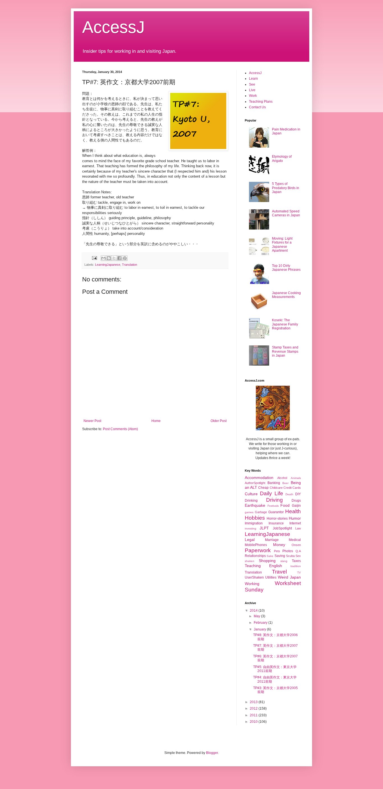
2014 (254, 611)
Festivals (273, 505)
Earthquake (255, 505)
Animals (296, 478)
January (260, 629)
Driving (274, 500)
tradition (295, 566)
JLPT (264, 528)
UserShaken (254, 577)
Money (279, 544)
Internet (295, 523)
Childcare (276, 487)
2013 (254, 702)
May (257, 616)
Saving (279, 556)
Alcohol (282, 478)
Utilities (270, 577)
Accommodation (259, 477)
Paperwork (258, 550)
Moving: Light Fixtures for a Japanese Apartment (282, 245)
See (252, 84)
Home (156, 421)
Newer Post (92, 421)
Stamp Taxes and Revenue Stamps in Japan (285, 351)
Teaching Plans (261, 102)
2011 (254, 715)
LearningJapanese (107, 264)
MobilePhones (256, 545)
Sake (270, 556)
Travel (279, 572)
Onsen (296, 545)
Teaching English (263, 565)
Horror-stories (277, 518)
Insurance (276, 523)
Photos (287, 551)
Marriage (272, 540)
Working (252, 583)
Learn (253, 79)
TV (299, 572)
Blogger (212, 753)
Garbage (261, 512)
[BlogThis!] (109, 258)
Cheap (263, 488)
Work (253, 96)
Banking (273, 483)
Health (293, 511)
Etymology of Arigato (282, 158)
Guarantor (276, 512)
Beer (285, 483)
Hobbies (255, 518)
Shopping (267, 560)
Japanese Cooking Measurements (286, 295)
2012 (254, 708)
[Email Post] (94, 257)
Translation (129, 264)
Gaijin (296, 506)
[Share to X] (114, 258)
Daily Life (271, 493)
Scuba (290, 556)
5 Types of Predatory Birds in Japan (285, 188)
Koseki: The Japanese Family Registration (285, 324)
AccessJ (113, 27)
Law (298, 528)
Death (289, 494)
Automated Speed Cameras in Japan (286, 213)
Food (285, 505)
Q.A (298, 551)
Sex (298, 556)
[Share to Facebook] (119, 258)
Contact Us (257, 107)
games (249, 512)
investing (250, 528)
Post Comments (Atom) (120, 429)
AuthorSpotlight (255, 483)
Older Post (219, 421)
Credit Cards (292, 487)
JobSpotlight (282, 528)
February (261, 623)
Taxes (296, 561)
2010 (254, 722)
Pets (277, 551)
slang (283, 561)
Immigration (254, 523)
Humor (295, 518)
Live (252, 90)
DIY (298, 494)
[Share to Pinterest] (125, 258)
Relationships (255, 556)
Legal (250, 539)
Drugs (296, 501)
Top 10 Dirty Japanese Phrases (286, 268)
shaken (249, 561)
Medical (295, 540)
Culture (251, 494)
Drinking (251, 501)
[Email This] (103, 258)
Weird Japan (289, 577)
